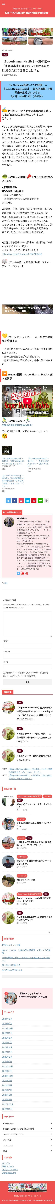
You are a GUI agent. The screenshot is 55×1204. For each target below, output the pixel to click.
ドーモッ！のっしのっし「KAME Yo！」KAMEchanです (27, 21)
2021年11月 (7, 1071)
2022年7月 (7, 1042)
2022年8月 (7, 1038)
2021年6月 (7, 1095)
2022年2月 (7, 1057)
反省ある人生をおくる (12, 970)
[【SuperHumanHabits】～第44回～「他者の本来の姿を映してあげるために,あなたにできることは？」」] (27, 500)
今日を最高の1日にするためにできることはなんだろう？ (26, 959)
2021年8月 (7, 1085)
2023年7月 (7, 1023)
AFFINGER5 (48, 1200)
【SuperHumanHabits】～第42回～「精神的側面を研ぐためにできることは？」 (13, 461)
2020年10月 (7, 1104)
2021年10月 (7, 1076)
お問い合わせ (27, 18)
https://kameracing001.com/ (17, 424)
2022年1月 (7, 1061)
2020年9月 (7, 1109)
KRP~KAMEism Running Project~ (27, 12)
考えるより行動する (11, 965)
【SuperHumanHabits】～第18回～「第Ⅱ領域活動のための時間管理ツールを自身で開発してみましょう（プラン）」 (13, 481)
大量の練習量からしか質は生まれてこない (27, 24)
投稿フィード (8, 1166)
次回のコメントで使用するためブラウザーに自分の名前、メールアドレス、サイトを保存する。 (25, 674)
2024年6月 (7, 1019)
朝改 (6, 583)
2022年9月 (7, 1033)
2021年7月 (7, 1090)
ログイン (6, 1163)
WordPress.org (9, 1173)
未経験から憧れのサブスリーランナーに (27, 1196)
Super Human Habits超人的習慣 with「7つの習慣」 (26, 951)
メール (6, 651)
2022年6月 (7, 1047)
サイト (6, 662)
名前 (5, 641)
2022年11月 (7, 1028)
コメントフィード (10, 1169)
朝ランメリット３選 (26, 879)
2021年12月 (7, 1066)
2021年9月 (7, 1080)
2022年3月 (7, 1052)
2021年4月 (7, 1099)
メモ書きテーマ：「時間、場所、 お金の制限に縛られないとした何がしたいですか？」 (34, 737)
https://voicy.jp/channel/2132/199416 (22, 254)
